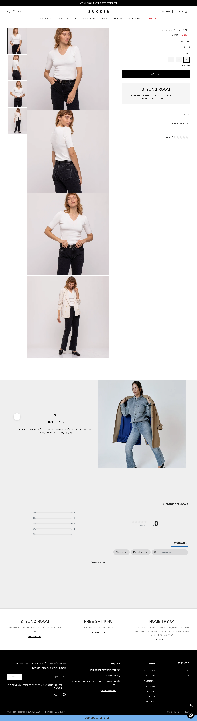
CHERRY (62, 712)
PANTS (104, 19)
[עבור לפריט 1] (17, 41)
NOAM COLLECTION (68, 19)
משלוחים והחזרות (148, 671)
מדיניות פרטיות (28, 685)
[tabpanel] (98, 572)
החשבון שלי (151, 691)
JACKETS (118, 19)
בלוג (188, 676)
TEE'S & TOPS (89, 19)
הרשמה (14, 677)
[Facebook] (60, 694)
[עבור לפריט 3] (17, 94)
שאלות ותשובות (149, 681)
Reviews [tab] (180, 543)
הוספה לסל (155, 74)
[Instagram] (64, 694)
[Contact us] (191, 715)
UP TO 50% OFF (46, 19)
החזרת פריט (150, 676)
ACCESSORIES (135, 19)
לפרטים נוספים (162, 639)
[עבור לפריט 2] (17, 67)
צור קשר (152, 696)
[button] (98, 718)
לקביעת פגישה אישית (108, 690)
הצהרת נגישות (150, 701)
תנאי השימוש (16, 685)
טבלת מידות (185, 65)
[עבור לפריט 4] (17, 121)
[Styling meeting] (191, 705)
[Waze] (55, 694)
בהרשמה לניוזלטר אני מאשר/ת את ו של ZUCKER (35, 686)
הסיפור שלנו (185, 671)
